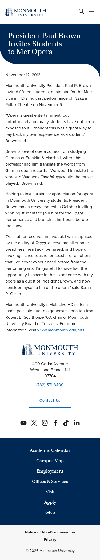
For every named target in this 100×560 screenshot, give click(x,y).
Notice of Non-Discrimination (50, 532)
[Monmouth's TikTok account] (66, 423)
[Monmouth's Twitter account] (34, 423)
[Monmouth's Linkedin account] (77, 423)
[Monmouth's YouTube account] (23, 423)
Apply (50, 502)
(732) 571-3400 (50, 385)
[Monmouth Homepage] (25, 11)
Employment (50, 471)
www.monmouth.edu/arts (60, 330)
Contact (45, 400)
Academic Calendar (50, 450)
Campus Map (50, 461)
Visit (50, 492)
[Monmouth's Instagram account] (45, 423)
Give (50, 512)
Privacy (50, 539)
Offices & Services (50, 481)
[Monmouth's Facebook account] (55, 423)
